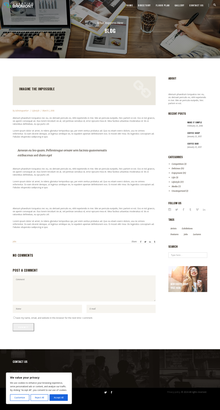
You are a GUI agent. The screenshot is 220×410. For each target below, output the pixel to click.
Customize (19, 397)
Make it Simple (194, 122)
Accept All (58, 397)
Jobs (14, 241)
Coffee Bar (193, 143)
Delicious (176, 168)
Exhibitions (187, 228)
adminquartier (22, 110)
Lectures (197, 234)
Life (173, 177)
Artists (173, 228)
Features (174, 234)
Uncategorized (178, 191)
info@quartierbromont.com (26, 370)
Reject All (39, 397)
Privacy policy (173, 392)
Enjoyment (177, 173)
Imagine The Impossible (37, 88)
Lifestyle (36, 110)
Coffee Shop (193, 132)
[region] (39, 388)
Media (175, 186)
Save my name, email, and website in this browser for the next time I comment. (54, 317)
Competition (177, 164)
